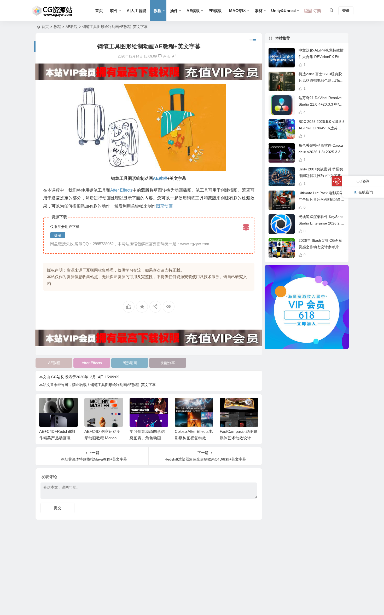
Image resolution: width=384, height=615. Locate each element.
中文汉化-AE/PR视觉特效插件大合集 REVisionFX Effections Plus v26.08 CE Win (321, 56)
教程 (157, 10)
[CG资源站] (52, 10)
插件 (174, 10)
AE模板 (193, 10)
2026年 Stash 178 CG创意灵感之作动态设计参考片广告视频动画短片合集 (320, 247)
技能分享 (167, 363)
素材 (259, 10)
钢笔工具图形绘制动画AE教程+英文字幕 (123, 385)
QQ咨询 (363, 181)
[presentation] (228, 406)
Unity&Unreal (283, 10)
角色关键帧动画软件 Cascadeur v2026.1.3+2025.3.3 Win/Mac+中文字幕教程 (321, 151)
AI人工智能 (136, 10)
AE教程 (72, 27)
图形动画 (130, 363)
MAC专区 (237, 10)
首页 (99, 10)
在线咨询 (365, 192)
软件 (114, 10)
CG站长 (57, 377)
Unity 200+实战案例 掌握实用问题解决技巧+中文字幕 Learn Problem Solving (321, 175)
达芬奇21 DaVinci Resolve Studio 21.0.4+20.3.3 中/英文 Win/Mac (320, 104)
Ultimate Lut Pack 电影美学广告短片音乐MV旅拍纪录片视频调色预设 (321, 199)
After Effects (92, 363)
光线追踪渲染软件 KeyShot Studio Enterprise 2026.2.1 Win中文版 (321, 223)
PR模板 (215, 10)
